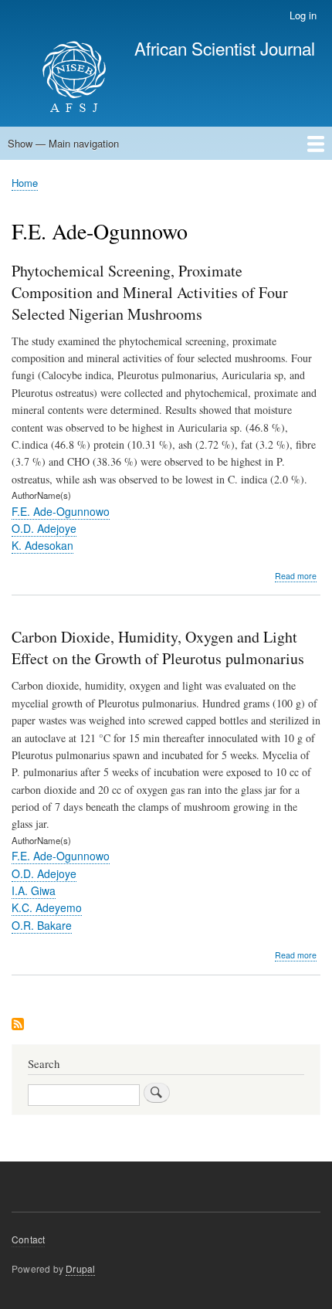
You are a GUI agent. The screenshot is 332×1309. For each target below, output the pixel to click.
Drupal (80, 1268)
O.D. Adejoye (44, 528)
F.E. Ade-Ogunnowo (61, 511)
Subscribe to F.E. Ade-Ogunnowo (18, 1025)
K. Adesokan (42, 545)
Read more (296, 576)
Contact (28, 1239)
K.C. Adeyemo (47, 907)
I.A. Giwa (34, 890)
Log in (303, 15)
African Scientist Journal (224, 48)
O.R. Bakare (42, 925)
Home (25, 182)
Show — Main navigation (63, 143)
